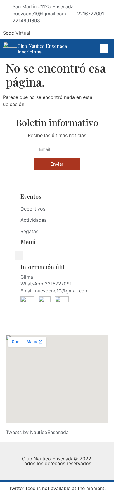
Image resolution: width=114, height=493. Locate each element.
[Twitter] (108, 33)
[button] (104, 48)
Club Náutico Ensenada (42, 46)
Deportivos (32, 209)
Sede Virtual (16, 33)
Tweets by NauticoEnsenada (37, 432)
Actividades (33, 220)
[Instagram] (87, 33)
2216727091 (58, 284)
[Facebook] (77, 33)
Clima (26, 277)
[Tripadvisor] (98, 33)
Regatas (29, 231)
